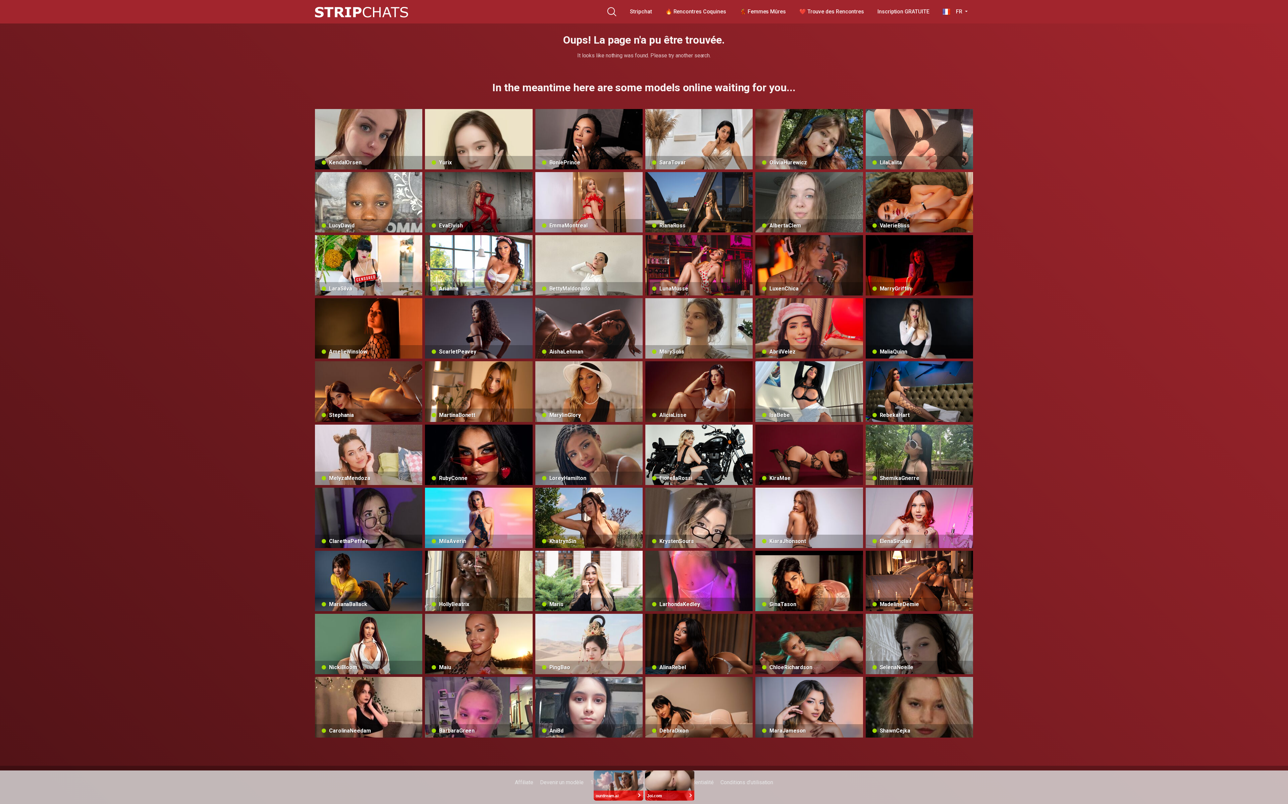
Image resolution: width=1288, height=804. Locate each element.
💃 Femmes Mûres (763, 11)
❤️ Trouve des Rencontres (831, 11)
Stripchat (641, 11)
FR (957, 11)
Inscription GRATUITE (903, 11)
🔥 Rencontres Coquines (695, 11)
